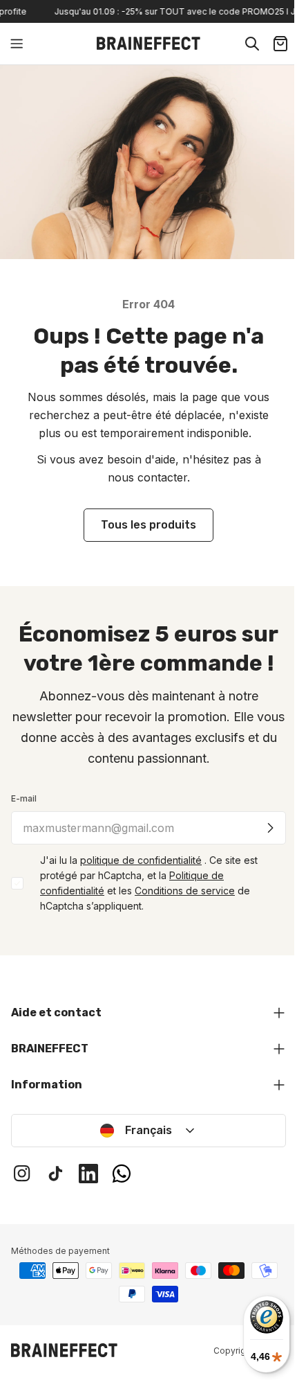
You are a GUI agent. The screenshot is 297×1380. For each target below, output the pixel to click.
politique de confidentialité (141, 860)
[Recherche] (252, 43)
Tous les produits (148, 524)
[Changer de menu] (16, 43)
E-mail (24, 798)
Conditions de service (185, 890)
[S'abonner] (270, 827)
